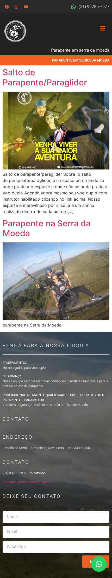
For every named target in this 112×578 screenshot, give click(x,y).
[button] (102, 28)
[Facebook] (7, 7)
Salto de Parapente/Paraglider (45, 77)
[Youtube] (26, 7)
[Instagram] (16, 7)
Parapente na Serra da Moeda (47, 228)
